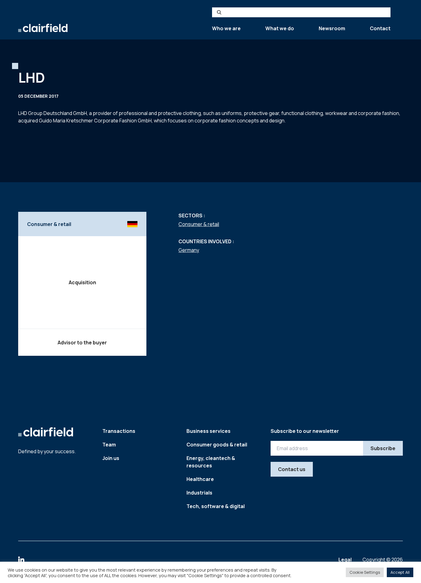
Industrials (199, 492)
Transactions (118, 431)
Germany (188, 250)
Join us (110, 458)
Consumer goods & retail (216, 444)
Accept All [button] (400, 572)
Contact (380, 28)
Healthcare (200, 479)
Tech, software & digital (215, 506)
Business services (208, 431)
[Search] (219, 12)
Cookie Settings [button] (364, 572)
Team (109, 444)
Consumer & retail (198, 224)
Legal (345, 559)
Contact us (291, 469)
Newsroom (332, 28)
